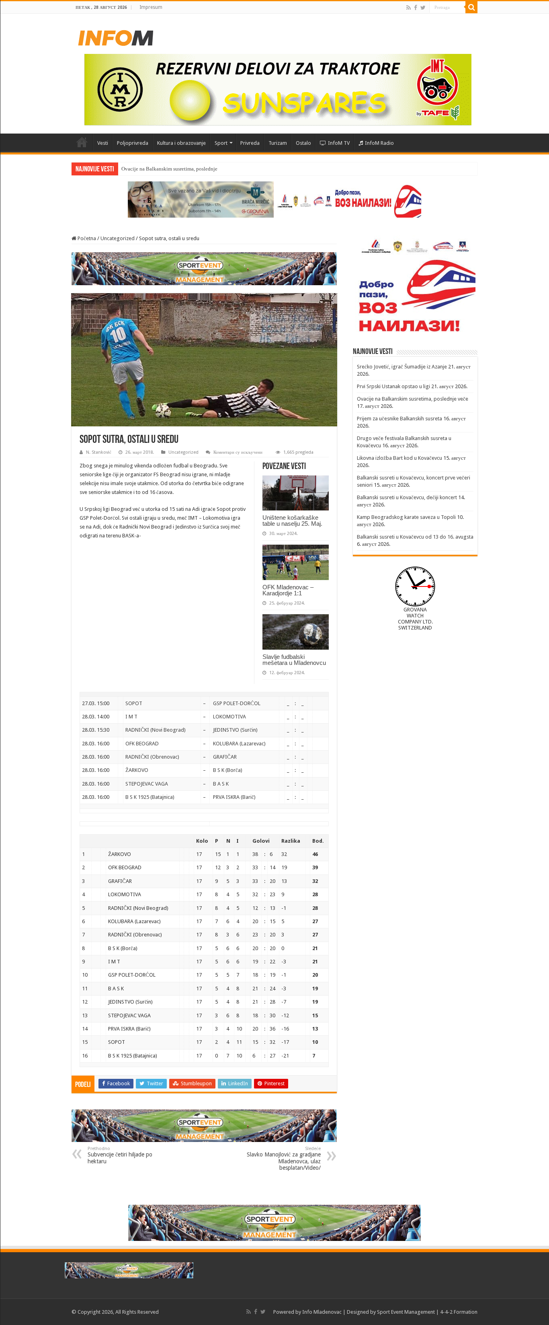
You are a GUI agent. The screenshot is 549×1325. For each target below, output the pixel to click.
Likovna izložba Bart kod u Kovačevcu (399, 458)
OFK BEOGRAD (142, 744)
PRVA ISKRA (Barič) (234, 797)
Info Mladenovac (322, 1312)
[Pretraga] (471, 7)
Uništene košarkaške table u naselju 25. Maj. (292, 520)
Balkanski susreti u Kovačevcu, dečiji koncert (407, 497)
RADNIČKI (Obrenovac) (152, 757)
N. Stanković (98, 452)
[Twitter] (423, 7)
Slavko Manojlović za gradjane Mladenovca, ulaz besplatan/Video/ (284, 1158)
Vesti (102, 143)
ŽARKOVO (136, 770)
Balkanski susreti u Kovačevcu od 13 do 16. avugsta (415, 537)
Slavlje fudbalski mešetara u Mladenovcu (294, 659)
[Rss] (409, 7)
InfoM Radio (379, 143)
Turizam (277, 143)
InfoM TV (339, 143)
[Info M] (116, 36)
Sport (221, 143)
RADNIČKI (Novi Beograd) (155, 730)
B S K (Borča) (227, 770)
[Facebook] (415, 7)
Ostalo (303, 143)
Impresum (150, 7)
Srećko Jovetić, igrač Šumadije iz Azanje (402, 367)
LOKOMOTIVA (229, 717)
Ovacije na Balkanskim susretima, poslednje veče (175, 169)
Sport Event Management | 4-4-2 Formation (427, 1312)
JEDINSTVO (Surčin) (235, 730)
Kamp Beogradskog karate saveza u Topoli (406, 517)
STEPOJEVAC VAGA (146, 784)
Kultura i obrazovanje (181, 143)
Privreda (250, 143)
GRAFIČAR (225, 757)
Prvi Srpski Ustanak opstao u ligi (393, 386)
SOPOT (133, 703)
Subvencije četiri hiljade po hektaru (120, 1155)
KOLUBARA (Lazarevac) (239, 744)
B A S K (221, 784)
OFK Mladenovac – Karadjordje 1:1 (287, 590)
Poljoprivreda (132, 143)
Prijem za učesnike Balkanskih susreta (399, 419)
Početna (82, 142)
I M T (131, 717)
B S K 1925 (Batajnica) (149, 797)
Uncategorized (117, 238)
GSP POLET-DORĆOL (236, 703)
